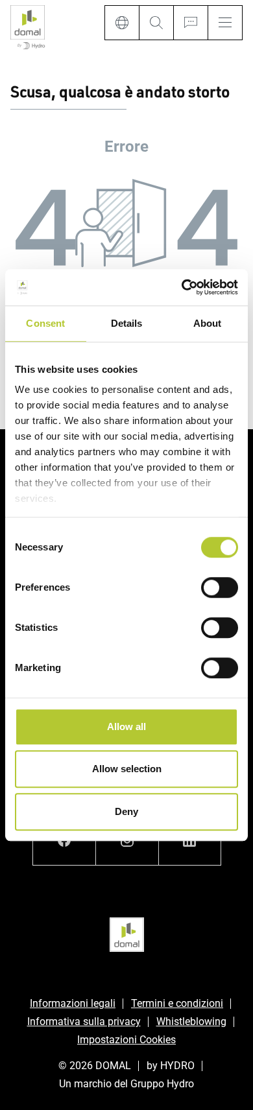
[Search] (156, 22)
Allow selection (127, 768)
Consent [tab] (45, 323)
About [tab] (207, 323)
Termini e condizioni (177, 1003)
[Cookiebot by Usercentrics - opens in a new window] (182, 287)
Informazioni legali (72, 1003)
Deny (126, 811)
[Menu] (225, 22)
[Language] (121, 22)
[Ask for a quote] (190, 22)
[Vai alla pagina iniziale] (27, 28)
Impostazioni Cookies (126, 1039)
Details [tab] (127, 323)
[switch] (219, 587)
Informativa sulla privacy (84, 1021)
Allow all (126, 726)
